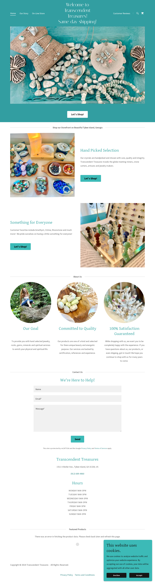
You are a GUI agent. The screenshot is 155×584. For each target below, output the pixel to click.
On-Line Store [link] (38, 13)
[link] (77, 22)
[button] (142, 13)
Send (77, 439)
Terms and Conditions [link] (85, 574)
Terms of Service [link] (101, 448)
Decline (116, 575)
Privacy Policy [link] (86, 448)
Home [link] (13, 13)
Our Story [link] (24, 13)
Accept (139, 575)
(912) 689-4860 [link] (77, 473)
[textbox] (77, 389)
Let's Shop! (77, 114)
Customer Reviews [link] (121, 13)
